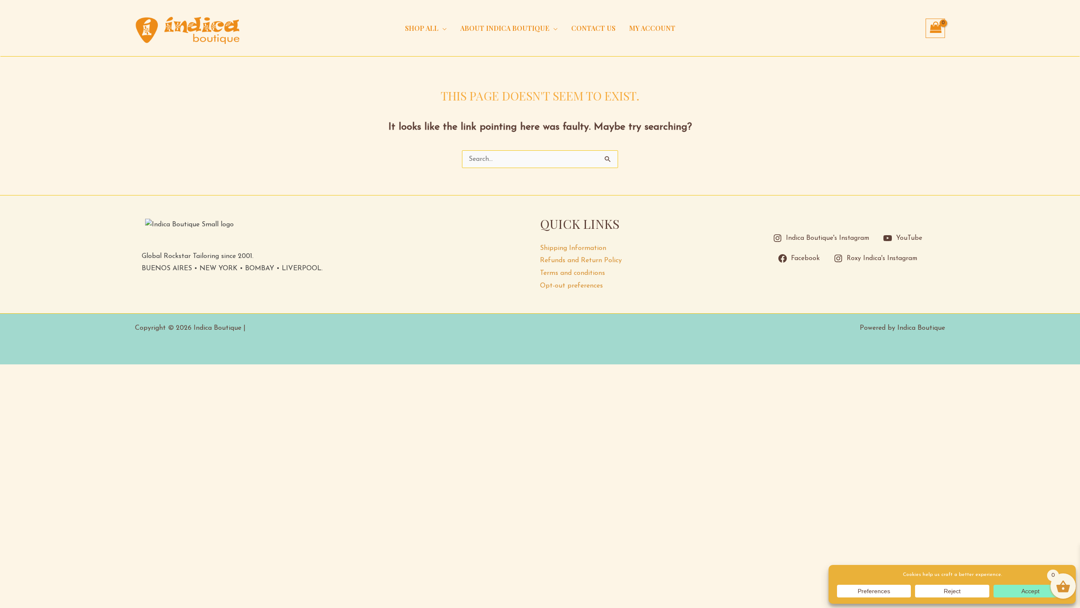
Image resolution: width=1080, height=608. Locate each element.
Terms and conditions (572, 273)
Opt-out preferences (571, 285)
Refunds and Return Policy (581, 260)
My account (652, 28)
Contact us (593, 28)
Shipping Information (573, 248)
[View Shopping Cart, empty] (935, 28)
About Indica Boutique (504, 28)
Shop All (421, 28)
